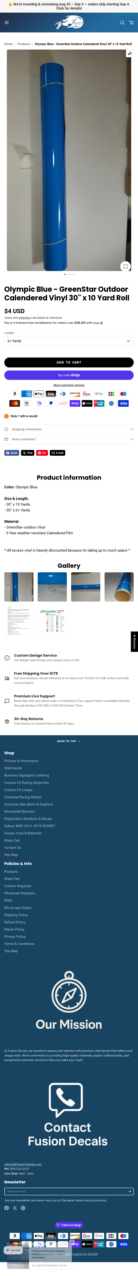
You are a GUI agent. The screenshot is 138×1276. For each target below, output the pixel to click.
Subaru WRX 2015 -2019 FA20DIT (29, 826)
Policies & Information (21, 761)
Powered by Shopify (84, 1254)
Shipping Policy (16, 915)
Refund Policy (15, 922)
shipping (24, 317)
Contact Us (12, 848)
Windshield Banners (19, 812)
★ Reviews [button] (134, 641)
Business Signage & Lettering (26, 775)
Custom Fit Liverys (18, 790)
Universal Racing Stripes (22, 797)
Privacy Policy (15, 937)
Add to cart (69, 362)
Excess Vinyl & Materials (23, 833)
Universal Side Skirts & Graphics (28, 804)
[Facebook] (6, 1208)
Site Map (11, 855)
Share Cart (12, 840)
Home (8, 44)
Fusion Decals (60, 1254)
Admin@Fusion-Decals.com (23, 1164)
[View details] (69, 658)
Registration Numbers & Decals (28, 819)
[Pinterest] (23, 1208)
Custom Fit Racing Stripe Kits (26, 783)
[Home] (69, 22)
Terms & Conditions (19, 944)
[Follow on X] (15, 1208)
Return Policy (14, 929)
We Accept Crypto (17, 908)
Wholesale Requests (19, 893)
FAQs (8, 900)
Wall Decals (13, 768)
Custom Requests (17, 886)
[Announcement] (69, 6)
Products (23, 44)
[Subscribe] (130, 1191)
